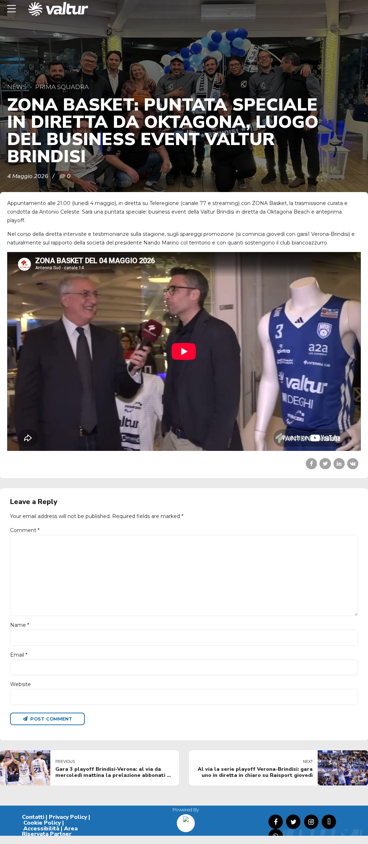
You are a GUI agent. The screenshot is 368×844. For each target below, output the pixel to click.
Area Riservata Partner (50, 831)
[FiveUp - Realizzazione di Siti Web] (186, 820)
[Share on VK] (352, 463)
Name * (19, 625)
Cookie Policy (42, 823)
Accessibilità (41, 829)
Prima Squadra (62, 86)
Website (20, 684)
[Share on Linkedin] (339, 463)
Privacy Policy (68, 817)
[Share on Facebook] (311, 463)
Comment (25, 530)
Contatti (33, 817)
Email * (18, 655)
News (17, 86)
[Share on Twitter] (325, 463)
